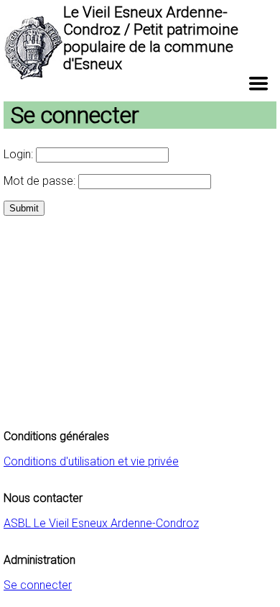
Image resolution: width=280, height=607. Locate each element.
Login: (20, 154)
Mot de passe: (41, 181)
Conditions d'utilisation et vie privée (91, 461)
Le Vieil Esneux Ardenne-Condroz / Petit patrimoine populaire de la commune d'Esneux (150, 38)
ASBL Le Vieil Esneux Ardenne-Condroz (101, 523)
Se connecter (38, 585)
